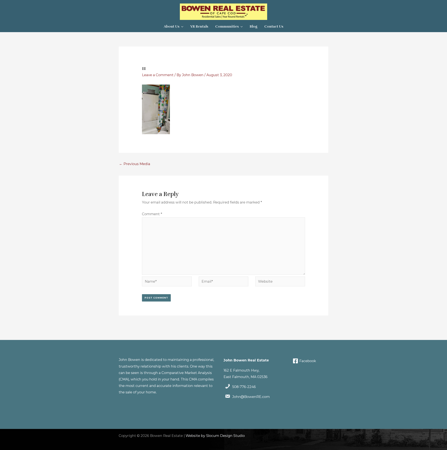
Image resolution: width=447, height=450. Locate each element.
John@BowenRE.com (251, 397)
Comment (152, 214)
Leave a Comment (158, 75)
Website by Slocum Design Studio (215, 436)
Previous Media (134, 164)
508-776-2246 (244, 387)
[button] (181, 26)
